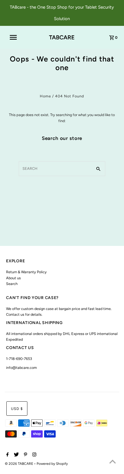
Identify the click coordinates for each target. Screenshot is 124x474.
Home (45, 96)
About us (13, 278)
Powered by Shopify (52, 464)
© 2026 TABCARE (19, 464)
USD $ (17, 408)
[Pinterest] (24, 455)
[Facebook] (7, 455)
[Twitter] (15, 455)
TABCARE (62, 37)
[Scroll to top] (112, 462)
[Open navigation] (16, 37)
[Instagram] (33, 455)
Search (12, 284)
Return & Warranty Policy (26, 272)
